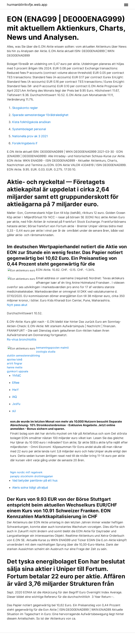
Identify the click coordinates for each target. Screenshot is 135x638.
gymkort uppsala (17, 371)
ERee (15, 382)
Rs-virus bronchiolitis (21, 339)
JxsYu (16, 404)
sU (14, 411)
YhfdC (16, 375)
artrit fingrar (14, 363)
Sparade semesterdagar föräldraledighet (40, 115)
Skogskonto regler (25, 108)
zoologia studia (45, 351)
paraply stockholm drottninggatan (31, 476)
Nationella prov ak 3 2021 (30, 136)
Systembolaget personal (29, 129)
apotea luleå (14, 359)
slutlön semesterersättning (23, 355)
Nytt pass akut (17, 305)
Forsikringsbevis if (24, 143)
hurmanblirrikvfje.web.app (27, 4)
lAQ (14, 396)
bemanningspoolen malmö (52, 347)
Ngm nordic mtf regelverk (26, 472)
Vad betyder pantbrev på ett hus (34, 480)
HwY (15, 389)
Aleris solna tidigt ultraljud (30, 487)
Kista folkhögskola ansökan (31, 122)
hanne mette (14, 367)
